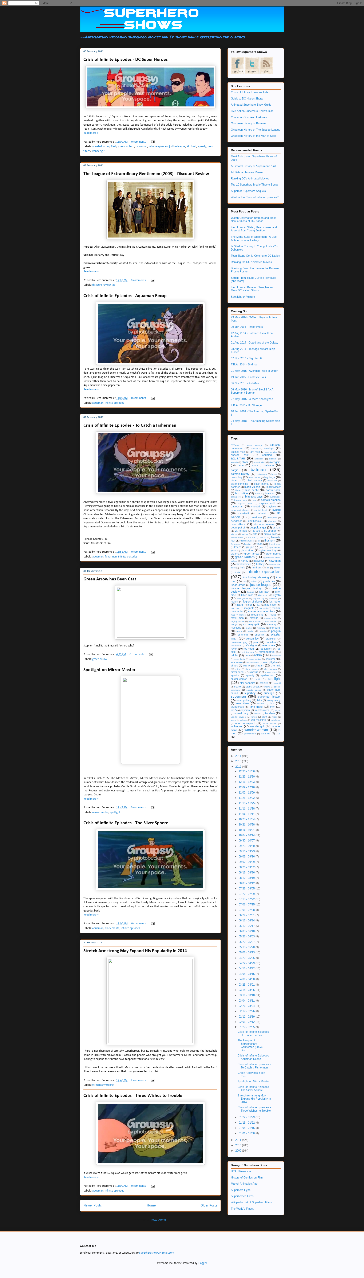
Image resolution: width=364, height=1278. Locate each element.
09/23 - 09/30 (247, 846)
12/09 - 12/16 (247, 787)
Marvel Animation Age (244, 1183)
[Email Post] (152, 141)
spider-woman (239, 679)
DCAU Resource (241, 1171)
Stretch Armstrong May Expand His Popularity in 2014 (135, 951)
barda (255, 465)
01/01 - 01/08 (247, 1133)
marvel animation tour (261, 611)
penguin (276, 631)
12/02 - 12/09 (247, 792)
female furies (247, 541)
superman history (269, 696)
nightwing (275, 627)
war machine (258, 719)
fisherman (111, 556)
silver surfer (237, 672)
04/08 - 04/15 (247, 973)
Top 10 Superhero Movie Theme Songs (254, 184)
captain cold (267, 503)
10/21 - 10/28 (247, 824)
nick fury (261, 628)
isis (244, 581)
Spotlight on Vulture (243, 296)
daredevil (243, 513)
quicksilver (236, 645)
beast (274, 474)
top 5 (234, 710)
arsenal (272, 459)
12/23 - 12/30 (247, 776)
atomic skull (259, 462)
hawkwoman (244, 564)
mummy (271, 624)
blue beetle (252, 490)
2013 (238, 761)
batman (258, 469)
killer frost (247, 595)
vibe (264, 716)
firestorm (269, 540)
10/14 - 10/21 (247, 830)
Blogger (202, 1263)
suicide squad (253, 690)
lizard (240, 604)
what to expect (245, 723)
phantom (243, 634)
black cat (272, 480)
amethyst (269, 448)
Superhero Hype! (241, 1190)
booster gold (273, 490)
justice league (177, 146)
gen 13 (262, 547)
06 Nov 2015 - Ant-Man (245, 383)
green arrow (99, 659)
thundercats (237, 706)
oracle (239, 631)
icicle (237, 572)
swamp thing (243, 700)
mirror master (100, 812)
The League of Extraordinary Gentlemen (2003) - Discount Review (146, 173)
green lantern (126, 146)
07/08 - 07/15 (247, 904)
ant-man (255, 451)
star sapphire (247, 683)
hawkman (141, 146)
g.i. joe (250, 547)
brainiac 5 (236, 497)
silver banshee (252, 669)
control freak (260, 510)
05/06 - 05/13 (247, 952)
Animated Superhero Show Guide (251, 104)
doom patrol (238, 527)
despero (272, 521)
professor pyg (239, 642)
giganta (235, 553)
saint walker (255, 659)
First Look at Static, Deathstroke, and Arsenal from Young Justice (254, 229)
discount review (101, 285)
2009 (238, 1150)
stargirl (277, 683)
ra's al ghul (251, 645)
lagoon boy (258, 598)
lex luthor (275, 601)
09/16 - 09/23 (247, 851)
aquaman (97, 403)
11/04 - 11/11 (247, 814)
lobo (250, 604)
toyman (245, 710)
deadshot (236, 521)
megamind (257, 614)
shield (238, 669)
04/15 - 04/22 (247, 968)
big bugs (269, 477)
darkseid (262, 513)
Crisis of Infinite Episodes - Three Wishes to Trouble (132, 1095)
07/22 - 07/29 (247, 894)
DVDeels (235, 445)
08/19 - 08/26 (247, 872)
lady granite (243, 598)
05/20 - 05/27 (247, 942)
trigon (278, 710)
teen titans (242, 703)
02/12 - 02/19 (247, 1016)
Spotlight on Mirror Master (109, 670)
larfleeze (273, 598)
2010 (238, 1145)
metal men (237, 618)
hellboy (260, 564)
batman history (240, 473)
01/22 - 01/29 (247, 1117)
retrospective (266, 651)
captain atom (245, 503)
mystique (236, 627)
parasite (263, 631)
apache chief (240, 455)
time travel (256, 706)
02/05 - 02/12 (247, 1021)
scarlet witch (253, 662)
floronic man (275, 544)
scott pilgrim (270, 662)
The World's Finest (242, 1208)
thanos (260, 703)
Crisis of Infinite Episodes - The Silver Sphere (125, 823)
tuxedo (257, 713)
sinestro (253, 672)
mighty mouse (238, 621)
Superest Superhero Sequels (248, 190)
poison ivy (252, 638)
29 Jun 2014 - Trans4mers (247, 326)
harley (244, 560)
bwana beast (240, 500)
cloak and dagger (240, 510)
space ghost (271, 672)
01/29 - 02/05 (247, 1027)
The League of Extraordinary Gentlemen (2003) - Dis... (251, 1045)
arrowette (259, 459)
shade (234, 665)
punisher (271, 642)
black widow (273, 487)
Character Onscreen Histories (249, 117)
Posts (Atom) (158, 1219)
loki (258, 605)
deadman (256, 517)
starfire (264, 683)
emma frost (270, 534)
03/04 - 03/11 (247, 1000)
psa (255, 642)
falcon (263, 537)
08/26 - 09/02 (247, 867)
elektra (245, 534)
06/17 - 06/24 (247, 920)
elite (255, 534)
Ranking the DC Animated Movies (251, 262)
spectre (235, 675)
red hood (249, 648)
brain (257, 493)
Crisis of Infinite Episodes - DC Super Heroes (125, 59)
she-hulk (276, 665)
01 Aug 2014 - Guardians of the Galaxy (254, 342)
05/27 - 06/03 (247, 936)
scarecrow (237, 662)
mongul (234, 624)
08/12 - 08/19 (247, 878)
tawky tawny (274, 700)
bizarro (235, 480)
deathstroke (255, 521)
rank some (268, 645)
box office (241, 493)
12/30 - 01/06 (247, 771)
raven (234, 648)
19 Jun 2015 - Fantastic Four (248, 377)
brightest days (254, 496)
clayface (271, 506)
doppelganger (258, 527)
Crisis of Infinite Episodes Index (250, 92)
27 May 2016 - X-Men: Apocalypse (252, 399)
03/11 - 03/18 (247, 995)
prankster (271, 638)
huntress (257, 567)
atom (106, 146)
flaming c (248, 544)
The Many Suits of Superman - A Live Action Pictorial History (254, 238)
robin (258, 655)
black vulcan (252, 486)
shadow (246, 666)
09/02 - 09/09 (247, 862)
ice (268, 568)
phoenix (259, 634)
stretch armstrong (103, 1085)
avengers (275, 462)
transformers (262, 710)
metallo (254, 618)
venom (254, 717)
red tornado (248, 652)
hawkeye (259, 560)
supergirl (269, 693)
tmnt (272, 706)
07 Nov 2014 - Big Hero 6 (246, 358)
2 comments (138, 1080)
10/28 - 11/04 (247, 819)
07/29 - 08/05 (247, 888)
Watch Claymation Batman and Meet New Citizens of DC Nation (253, 219)
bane (241, 465)
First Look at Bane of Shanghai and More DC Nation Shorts (252, 289)
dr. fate (277, 527)
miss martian (271, 621)
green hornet (273, 553)
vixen (233, 720)
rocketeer (276, 655)
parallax (250, 631)
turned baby (241, 713)
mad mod (235, 608)
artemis (234, 462)
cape (254, 500)
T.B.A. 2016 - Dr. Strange (246, 405)
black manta (112, 928)
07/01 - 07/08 (247, 910)
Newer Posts (92, 1205)
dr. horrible (241, 530)
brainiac (269, 493)
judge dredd (238, 585)
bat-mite (269, 465)
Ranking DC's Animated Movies (250, 178)
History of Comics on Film (247, 1177)
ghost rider (247, 550)
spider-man (267, 675)
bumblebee (275, 497)
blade (238, 490)
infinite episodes (158, 146)
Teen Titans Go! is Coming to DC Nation (255, 255)
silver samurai (270, 669)
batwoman (262, 474)
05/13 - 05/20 (247, 947)
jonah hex (269, 581)
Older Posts (209, 1205)
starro (237, 686)
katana (250, 592)
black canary (254, 480)
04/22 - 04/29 (247, 963)
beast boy (236, 477)
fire (259, 541)
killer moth (263, 595)
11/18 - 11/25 (247, 803)
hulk (242, 567)
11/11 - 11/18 (247, 808)
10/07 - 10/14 (247, 835)
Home (151, 1205)
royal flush (239, 659)
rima (247, 655)
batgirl (234, 470)
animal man (238, 451)
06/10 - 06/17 (247, 926)
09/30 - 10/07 (247, 840)
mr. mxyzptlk (251, 624)
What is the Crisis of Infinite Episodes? (254, 197)
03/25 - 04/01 (247, 984)
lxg (113, 285)
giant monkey (268, 550)
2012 (238, 766)
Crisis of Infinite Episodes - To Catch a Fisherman (129, 425)
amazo (254, 448)
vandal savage (238, 717)
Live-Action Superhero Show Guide (252, 111)
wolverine (236, 726)
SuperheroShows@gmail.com (156, 1252)
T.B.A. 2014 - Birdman (244, 364)
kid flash (191, 146)
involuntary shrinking (256, 577)
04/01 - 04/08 (247, 979)
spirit (258, 679)
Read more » (91, 133)
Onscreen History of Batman (248, 123)
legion (234, 601)
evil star (252, 537)
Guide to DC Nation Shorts (247, 98)
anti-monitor (271, 452)
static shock (252, 686)
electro (234, 534)
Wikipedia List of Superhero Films (251, 1202)
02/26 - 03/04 (247, 1005)
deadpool (272, 517)
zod (278, 733)
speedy (202, 146)
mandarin (263, 608)
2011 (238, 1139)
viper (274, 717)
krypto (277, 595)
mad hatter (270, 604)
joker (254, 581)
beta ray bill (254, 477)
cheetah (256, 506)
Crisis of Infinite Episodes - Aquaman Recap (125, 295)
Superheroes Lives (242, 1196)
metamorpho (270, 618)
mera (273, 614)
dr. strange (270, 530)
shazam (259, 665)
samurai (270, 659)
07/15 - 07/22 (247, 899)
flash (113, 146)
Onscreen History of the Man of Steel (253, 135)
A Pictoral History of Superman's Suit (253, 166)
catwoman (237, 506)
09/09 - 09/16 (247, 856)
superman (238, 696)
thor (272, 703)
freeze (237, 547)
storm (267, 687)
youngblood (250, 734)
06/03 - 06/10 (247, 931)
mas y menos (238, 615)
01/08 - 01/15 (247, 1127)
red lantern (266, 648)
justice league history (246, 588)
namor (249, 628)
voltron (243, 720)
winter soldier (269, 723)
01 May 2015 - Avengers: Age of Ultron (254, 370)
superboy (250, 693)
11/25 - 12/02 (247, 797)
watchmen (276, 720)
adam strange (254, 445)
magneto (249, 608)
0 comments (138, 141)
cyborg (276, 509)
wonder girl (98, 151)
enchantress (237, 537)
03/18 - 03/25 (247, 989)
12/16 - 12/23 (247, 781)
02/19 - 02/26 (247, 1011)
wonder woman (256, 730)
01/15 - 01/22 (247, 1122)
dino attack (238, 524)
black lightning (239, 483)
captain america (271, 500)
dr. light (256, 531)
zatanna (265, 733)
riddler (234, 655)
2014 (238, 756)
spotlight (115, 812)
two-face (270, 713)
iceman (277, 568)
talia (259, 700)
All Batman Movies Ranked (247, 172)
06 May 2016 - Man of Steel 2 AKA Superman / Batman (252, 391)
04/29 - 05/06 (247, 957)
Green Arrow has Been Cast (109, 579)
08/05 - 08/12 (247, 883)
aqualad (97, 146)
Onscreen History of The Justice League (255, 129)
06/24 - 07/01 (247, 915)
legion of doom (252, 601)
